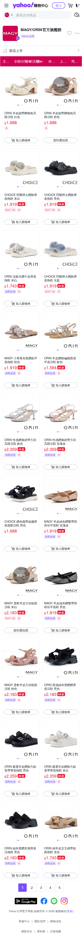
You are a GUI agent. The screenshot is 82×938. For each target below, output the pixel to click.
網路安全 (26, 931)
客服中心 (24, 921)
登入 (59, 5)
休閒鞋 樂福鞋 (52, 61)
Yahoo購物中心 (30, 5)
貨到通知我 (60, 140)
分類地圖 (55, 931)
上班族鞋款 (64, 61)
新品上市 (16, 50)
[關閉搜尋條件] (12, 15)
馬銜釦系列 (75, 61)
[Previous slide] (5, 85)
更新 (70, 911)
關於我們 (39, 921)
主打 (6, 61)
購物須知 (55, 921)
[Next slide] (37, 85)
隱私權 (41, 931)
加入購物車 (23, 140)
